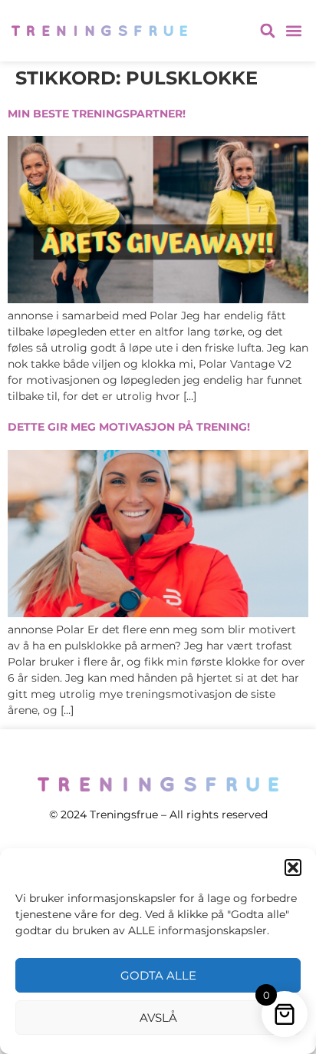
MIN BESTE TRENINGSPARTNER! (97, 114)
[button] (293, 867)
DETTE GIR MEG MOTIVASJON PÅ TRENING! (129, 427)
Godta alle (158, 975)
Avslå (158, 1017)
